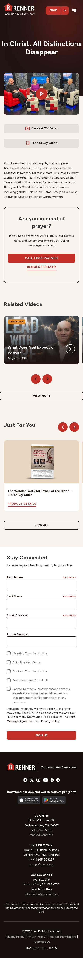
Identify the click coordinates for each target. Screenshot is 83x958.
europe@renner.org (42, 864)
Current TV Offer (45, 128)
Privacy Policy (14, 936)
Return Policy (36, 936)
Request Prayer (41, 267)
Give (53, 10)
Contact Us (42, 941)
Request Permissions (62, 936)
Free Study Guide (44, 143)
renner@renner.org (41, 835)
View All (41, 525)
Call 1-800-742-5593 (41, 258)
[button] (41, 94)
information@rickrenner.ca (41, 894)
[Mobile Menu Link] (74, 11)
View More (41, 396)
